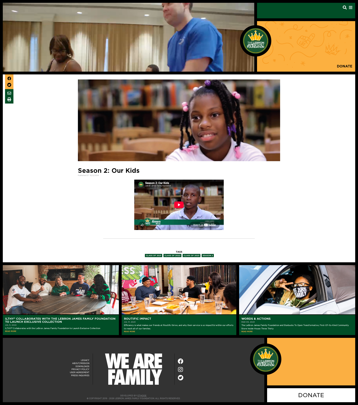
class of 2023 (191, 255)
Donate (344, 66)
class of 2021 (153, 255)
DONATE (311, 395)
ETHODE (141, 396)
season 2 (208, 255)
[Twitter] (180, 377)
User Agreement (79, 372)
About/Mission (80, 363)
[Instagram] (180, 370)
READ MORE (10, 331)
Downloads (82, 366)
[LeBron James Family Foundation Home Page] (266, 359)
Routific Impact (137, 318)
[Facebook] (180, 361)
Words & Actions (256, 318)
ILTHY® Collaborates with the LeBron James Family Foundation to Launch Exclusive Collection (60, 320)
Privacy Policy (80, 369)
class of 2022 (172, 255)
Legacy (85, 360)
